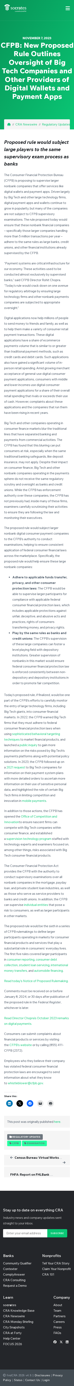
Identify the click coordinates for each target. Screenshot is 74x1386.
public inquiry (28, 745)
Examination (36, 1143)
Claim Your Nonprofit (56, 1269)
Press (57, 1327)
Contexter (10, 1269)
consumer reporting (21, 959)
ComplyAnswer (14, 1274)
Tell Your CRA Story (55, 1263)
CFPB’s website (20, 1045)
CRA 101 (48, 1274)
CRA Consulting (14, 1280)
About (57, 1305)
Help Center (11, 1338)
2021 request (15, 767)
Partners (59, 1316)
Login (46, 1380)
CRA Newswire (26, 124)
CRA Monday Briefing (18, 1322)
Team (57, 1311)
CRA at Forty (12, 1333)
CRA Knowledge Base (19, 1311)
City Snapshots (14, 1327)
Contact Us (32, 1380)
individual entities (36, 905)
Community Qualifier (17, 1263)
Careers (59, 1322)
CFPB (15, 1143)
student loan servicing (34, 965)
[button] (68, 8)
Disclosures (42, 1375)
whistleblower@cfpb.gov (25, 1083)
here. (57, 1122)
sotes (9, 1305)
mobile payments (34, 801)
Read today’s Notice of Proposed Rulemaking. (36, 981)
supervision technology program (28, 839)
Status (18, 1380)
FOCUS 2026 (12, 1344)
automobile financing (48, 971)
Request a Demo (15, 1286)
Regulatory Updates (56, 124)
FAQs (57, 1333)
